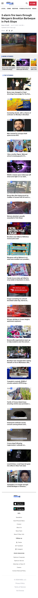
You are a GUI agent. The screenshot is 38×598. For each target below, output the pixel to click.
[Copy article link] (12, 30)
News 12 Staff (5, 25)
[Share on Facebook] (7, 30)
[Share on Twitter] (9, 30)
